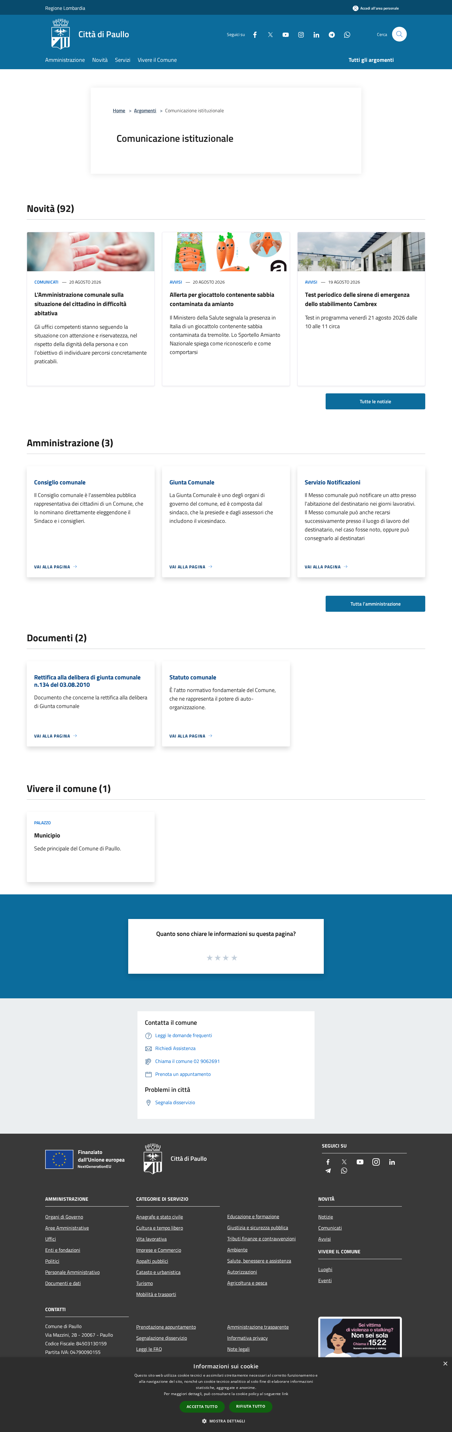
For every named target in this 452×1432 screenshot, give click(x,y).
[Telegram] (329, 34)
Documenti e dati (63, 1283)
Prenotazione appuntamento (166, 1327)
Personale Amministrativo (72, 1272)
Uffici (50, 1239)
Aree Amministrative (67, 1227)
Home (119, 110)
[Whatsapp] (345, 34)
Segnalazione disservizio (161, 1338)
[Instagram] (298, 34)
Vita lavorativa (151, 1239)
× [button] (445, 1364)
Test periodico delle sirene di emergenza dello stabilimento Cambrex (357, 299)
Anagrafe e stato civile (159, 1216)
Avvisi (176, 282)
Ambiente (237, 1249)
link (285, 1393)
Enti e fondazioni (62, 1250)
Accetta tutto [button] (202, 1406)
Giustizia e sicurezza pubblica (257, 1227)
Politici (52, 1261)
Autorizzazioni (242, 1271)
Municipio (47, 835)
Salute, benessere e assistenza (259, 1260)
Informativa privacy (247, 1338)
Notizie (325, 1216)
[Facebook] (252, 34)
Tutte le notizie (375, 401)
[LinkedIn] (314, 34)
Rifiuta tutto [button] (250, 1406)
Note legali (238, 1349)
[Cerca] (399, 34)
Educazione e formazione (253, 1216)
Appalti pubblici (152, 1261)
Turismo (144, 1283)
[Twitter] (268, 34)
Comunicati (46, 282)
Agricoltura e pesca (247, 1283)
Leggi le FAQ (149, 1349)
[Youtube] (283, 34)
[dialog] (226, 1394)
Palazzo (42, 822)
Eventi (325, 1280)
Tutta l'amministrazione (376, 603)
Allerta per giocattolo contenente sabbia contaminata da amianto (222, 299)
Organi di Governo (64, 1216)
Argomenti (145, 110)
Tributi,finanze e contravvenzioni (261, 1238)
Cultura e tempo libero (159, 1227)
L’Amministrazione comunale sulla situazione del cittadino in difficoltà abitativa (80, 304)
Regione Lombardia (65, 8)
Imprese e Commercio (158, 1250)
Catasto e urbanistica (158, 1272)
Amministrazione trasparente (258, 1327)
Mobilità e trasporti (156, 1294)
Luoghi (325, 1269)
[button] (226, 1421)
